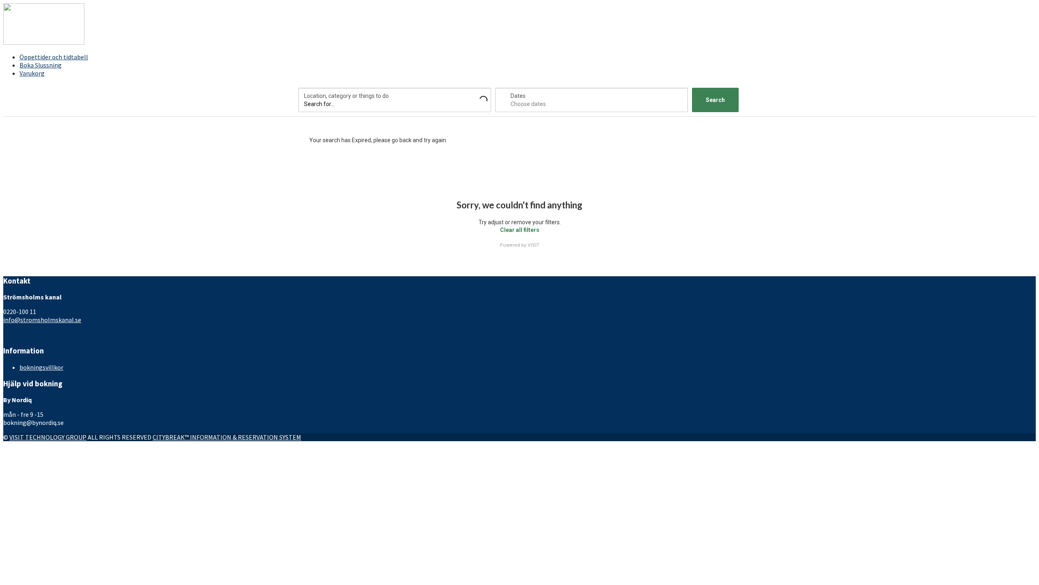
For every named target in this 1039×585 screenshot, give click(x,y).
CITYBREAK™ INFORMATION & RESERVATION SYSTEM (227, 437)
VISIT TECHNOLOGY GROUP (47, 437)
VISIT (533, 245)
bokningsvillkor (41, 367)
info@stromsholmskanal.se (42, 320)
